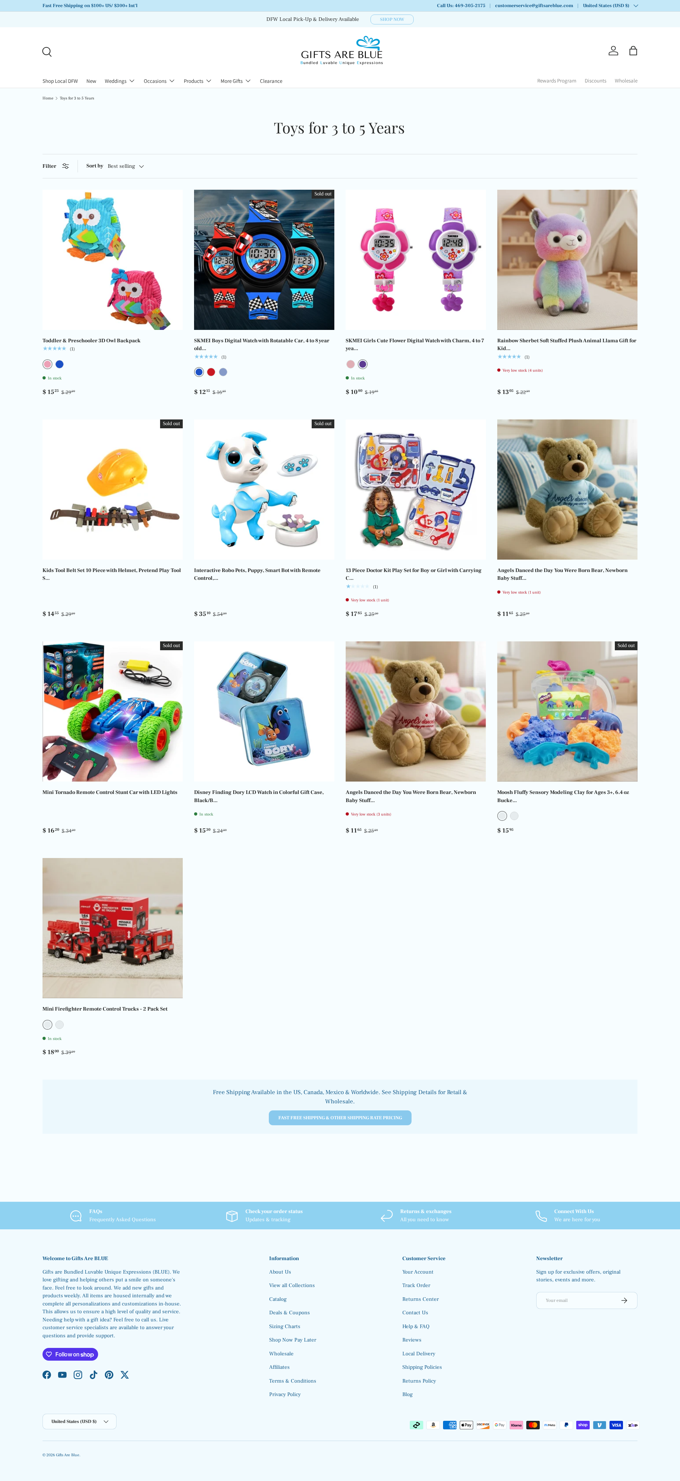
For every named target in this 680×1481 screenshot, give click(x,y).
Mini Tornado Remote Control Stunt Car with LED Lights (109, 792)
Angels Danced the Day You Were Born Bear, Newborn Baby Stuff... (562, 574)
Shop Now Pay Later (292, 1340)
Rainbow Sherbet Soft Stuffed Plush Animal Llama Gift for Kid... (566, 344)
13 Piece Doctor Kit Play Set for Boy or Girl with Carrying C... (414, 574)
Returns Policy (419, 1381)
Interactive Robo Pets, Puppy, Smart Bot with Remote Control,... (257, 574)
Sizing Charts (284, 1326)
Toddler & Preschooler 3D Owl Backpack (91, 340)
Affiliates (279, 1367)
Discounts (595, 80)
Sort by (94, 165)
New (91, 81)
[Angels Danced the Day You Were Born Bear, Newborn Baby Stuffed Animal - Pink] (416, 711)
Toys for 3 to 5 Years (77, 98)
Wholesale (626, 80)
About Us (280, 1272)
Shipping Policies (422, 1367)
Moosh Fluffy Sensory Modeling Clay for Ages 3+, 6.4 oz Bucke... (563, 796)
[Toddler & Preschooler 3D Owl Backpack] (112, 260)
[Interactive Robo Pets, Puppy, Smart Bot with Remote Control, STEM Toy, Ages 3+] (264, 489)
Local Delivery (418, 1353)
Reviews (411, 1340)
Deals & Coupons (289, 1312)
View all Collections (292, 1285)
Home (47, 98)
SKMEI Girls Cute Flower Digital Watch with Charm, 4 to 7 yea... (415, 344)
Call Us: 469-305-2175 (461, 5)
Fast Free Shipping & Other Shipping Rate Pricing (340, 1118)
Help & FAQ (416, 1326)
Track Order (416, 1285)
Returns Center (420, 1299)
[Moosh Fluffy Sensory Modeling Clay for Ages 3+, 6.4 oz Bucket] (567, 711)
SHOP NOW (392, 19)
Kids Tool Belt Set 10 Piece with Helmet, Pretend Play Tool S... (111, 574)
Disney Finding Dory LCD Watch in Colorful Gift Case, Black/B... (259, 796)
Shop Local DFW (60, 81)
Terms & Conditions (292, 1381)
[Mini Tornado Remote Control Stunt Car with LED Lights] (112, 711)
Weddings (115, 81)
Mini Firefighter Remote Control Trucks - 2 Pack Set (105, 1009)
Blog (407, 1394)
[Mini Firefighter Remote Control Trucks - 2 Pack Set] (112, 928)
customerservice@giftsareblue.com (534, 5)
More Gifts (232, 81)
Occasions (155, 81)
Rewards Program (556, 80)
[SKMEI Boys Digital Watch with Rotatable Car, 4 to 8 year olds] (264, 260)
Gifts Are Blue (67, 1455)
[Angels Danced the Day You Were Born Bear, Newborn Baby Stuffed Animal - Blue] (567, 489)
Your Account (418, 1272)
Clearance (271, 81)
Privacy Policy (285, 1394)
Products (193, 81)
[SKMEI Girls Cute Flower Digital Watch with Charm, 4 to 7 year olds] (416, 260)
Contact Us (415, 1312)
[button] (633, 50)
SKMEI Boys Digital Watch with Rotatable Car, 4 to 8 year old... (261, 344)
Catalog (278, 1299)
